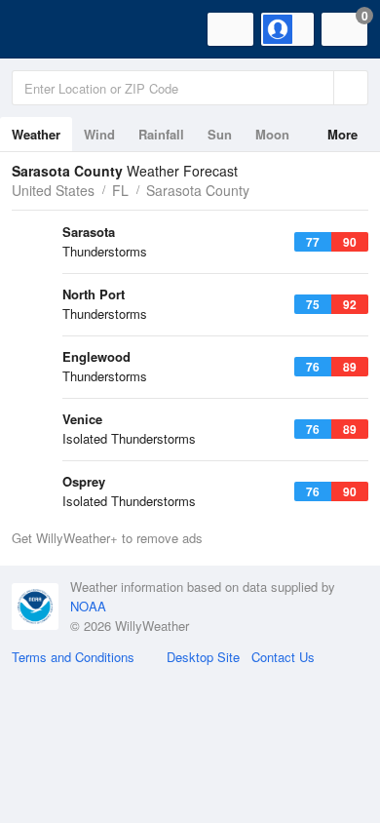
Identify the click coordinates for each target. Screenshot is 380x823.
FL (120, 190)
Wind (99, 134)
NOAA (88, 606)
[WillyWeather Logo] (44, 29)
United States (53, 190)
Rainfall (161, 134)
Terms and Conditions (73, 656)
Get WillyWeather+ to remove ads (107, 538)
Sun (220, 134)
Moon (272, 134)
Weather (36, 134)
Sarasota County (197, 190)
